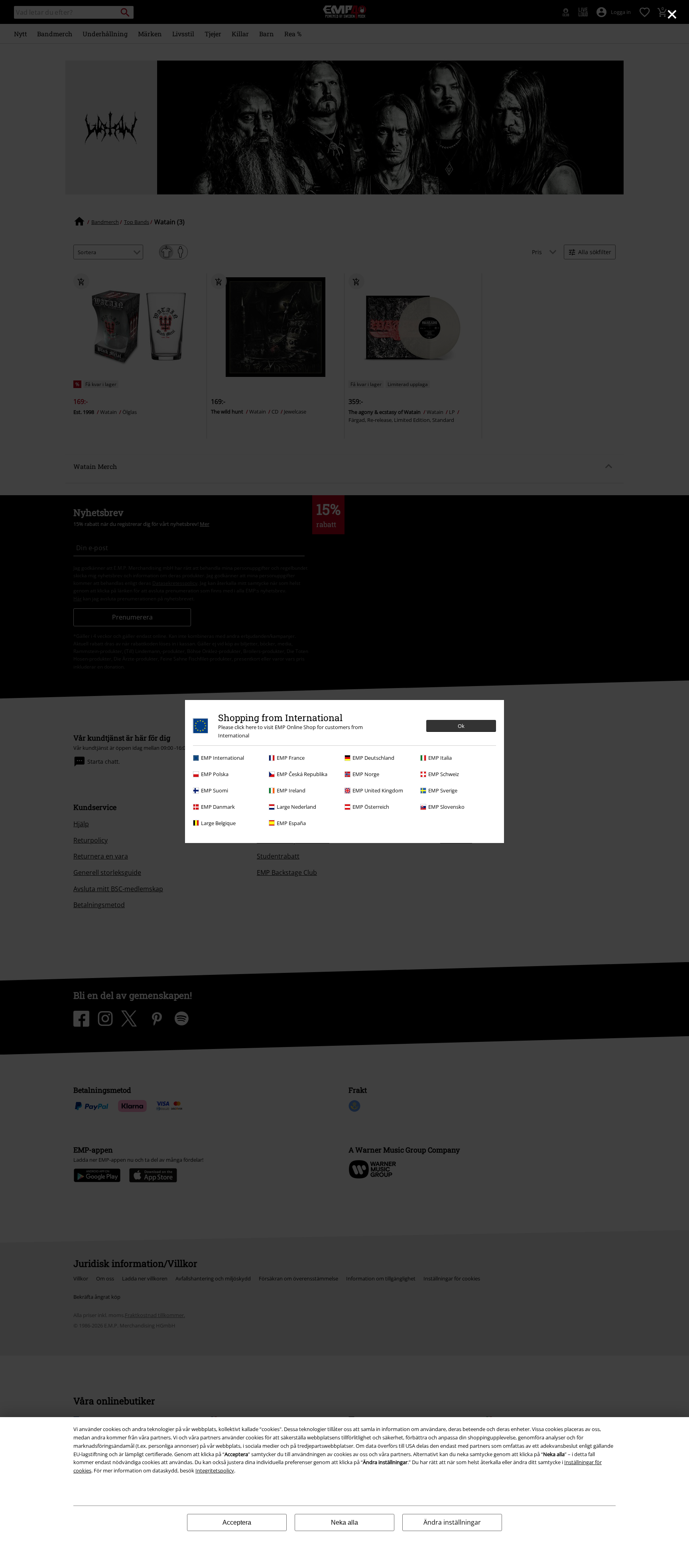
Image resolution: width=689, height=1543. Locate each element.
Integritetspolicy (214, 1470)
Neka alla (344, 1522)
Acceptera (236, 1522)
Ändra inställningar (452, 1522)
